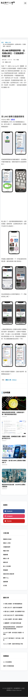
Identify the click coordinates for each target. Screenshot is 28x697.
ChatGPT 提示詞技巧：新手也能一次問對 (13, 639)
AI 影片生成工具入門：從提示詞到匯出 (13, 615)
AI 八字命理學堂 (7, 662)
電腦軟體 (5, 554)
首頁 (2, 42)
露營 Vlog (5, 578)
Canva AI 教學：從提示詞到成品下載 (13, 644)
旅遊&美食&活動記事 (8, 574)
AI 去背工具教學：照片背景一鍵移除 (12, 619)
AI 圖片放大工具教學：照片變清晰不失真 (13, 611)
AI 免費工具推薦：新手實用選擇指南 (12, 603)
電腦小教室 (6, 551)
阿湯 (18, 59)
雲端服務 (5, 570)
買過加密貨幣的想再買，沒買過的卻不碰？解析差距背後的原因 (13, 627)
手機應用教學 (6, 547)
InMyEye (14, 380)
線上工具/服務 (7, 566)
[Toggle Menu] (25, 3)
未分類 (5, 585)
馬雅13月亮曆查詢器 (8, 666)
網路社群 (5, 562)
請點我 (13, 119)
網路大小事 (8, 42)
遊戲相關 (5, 581)
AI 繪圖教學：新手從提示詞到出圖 (12, 623)
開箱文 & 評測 (6, 543)
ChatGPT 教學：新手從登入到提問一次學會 (13, 633)
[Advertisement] (14, 22)
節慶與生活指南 (7, 539)
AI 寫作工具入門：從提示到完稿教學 (12, 607)
